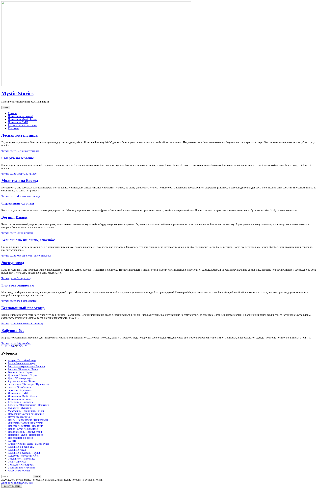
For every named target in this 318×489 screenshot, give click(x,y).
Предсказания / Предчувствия (25, 431)
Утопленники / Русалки (21, 467)
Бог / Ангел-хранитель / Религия (26, 366)
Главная (12, 113)
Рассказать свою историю (22, 125)
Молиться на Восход (19, 180)
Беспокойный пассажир (23, 308)
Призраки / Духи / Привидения (25, 434)
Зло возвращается (17, 285)
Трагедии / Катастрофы (21, 464)
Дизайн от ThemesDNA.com (17, 482)
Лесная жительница (19, 135)
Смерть (12, 440)
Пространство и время (20, 437)
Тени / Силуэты (17, 461)
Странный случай (17, 203)
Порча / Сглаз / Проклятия (23, 428)
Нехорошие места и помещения (26, 413)
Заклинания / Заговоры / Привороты (28, 384)
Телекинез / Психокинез (21, 458)
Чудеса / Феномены (19, 470)
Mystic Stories (17, 93)
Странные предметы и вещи (24, 452)
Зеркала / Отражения (19, 390)
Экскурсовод (12, 262)
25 (26, 346)
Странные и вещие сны (21, 446)
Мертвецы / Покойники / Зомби (26, 411)
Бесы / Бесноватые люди (21, 363)
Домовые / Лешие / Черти (22, 375)
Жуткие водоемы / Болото (22, 381)
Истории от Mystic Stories (22, 119)
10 (6, 346)
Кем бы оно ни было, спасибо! (28, 240)
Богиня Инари (14, 217)
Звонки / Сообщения (19, 387)
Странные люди (17, 449)
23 (21, 346)
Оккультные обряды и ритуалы (25, 422)
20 (13, 346)
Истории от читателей (20, 116)
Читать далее (20, 151)
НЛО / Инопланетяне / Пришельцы (28, 419)
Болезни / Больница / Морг (23, 369)
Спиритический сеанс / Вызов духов (28, 443)
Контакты (13, 128)
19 (10, 346)
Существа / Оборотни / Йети (24, 455)
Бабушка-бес (12, 330)
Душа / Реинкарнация (20, 378)
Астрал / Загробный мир (22, 360)
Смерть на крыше (17, 158)
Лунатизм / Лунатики (20, 408)
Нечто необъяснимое (20, 416)
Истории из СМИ (18, 122)
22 (18, 346)
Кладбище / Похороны (20, 402)
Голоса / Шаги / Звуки (20, 372)
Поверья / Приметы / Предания (25, 425)
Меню (5, 107)
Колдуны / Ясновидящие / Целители (28, 405)
